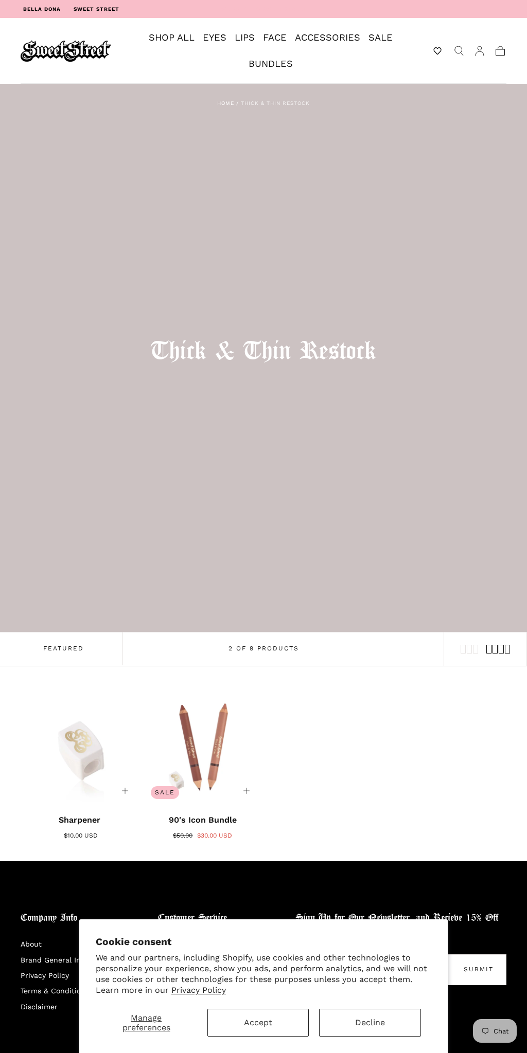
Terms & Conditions (55, 991)
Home (225, 103)
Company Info (49, 918)
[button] (437, 51)
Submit (479, 969)
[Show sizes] (125, 791)
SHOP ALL (172, 37)
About (31, 944)
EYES (214, 37)
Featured (63, 648)
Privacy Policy (198, 990)
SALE (380, 37)
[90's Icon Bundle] (203, 747)
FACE (275, 37)
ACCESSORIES (327, 37)
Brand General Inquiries (63, 960)
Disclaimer (39, 1007)
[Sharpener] (81, 747)
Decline (370, 1022)
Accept (258, 1022)
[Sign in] (479, 51)
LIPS (245, 37)
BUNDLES (271, 64)
